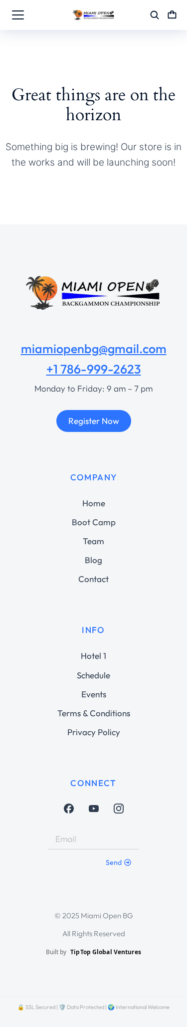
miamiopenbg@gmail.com (94, 349)
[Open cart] (172, 15)
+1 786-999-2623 (93, 369)
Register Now (93, 420)
